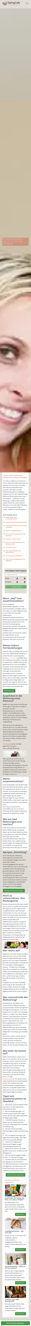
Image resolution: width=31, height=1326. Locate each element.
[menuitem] (26, 3)
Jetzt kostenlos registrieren (15, 1323)
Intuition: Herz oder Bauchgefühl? (12, 1300)
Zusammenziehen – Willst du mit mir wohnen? (15, 1267)
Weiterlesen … (20, 1214)
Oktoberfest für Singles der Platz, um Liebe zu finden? (14, 1199)
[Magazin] (12, 3)
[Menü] (26, 3)
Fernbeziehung (12, 658)
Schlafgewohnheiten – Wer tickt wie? (14, 1232)
